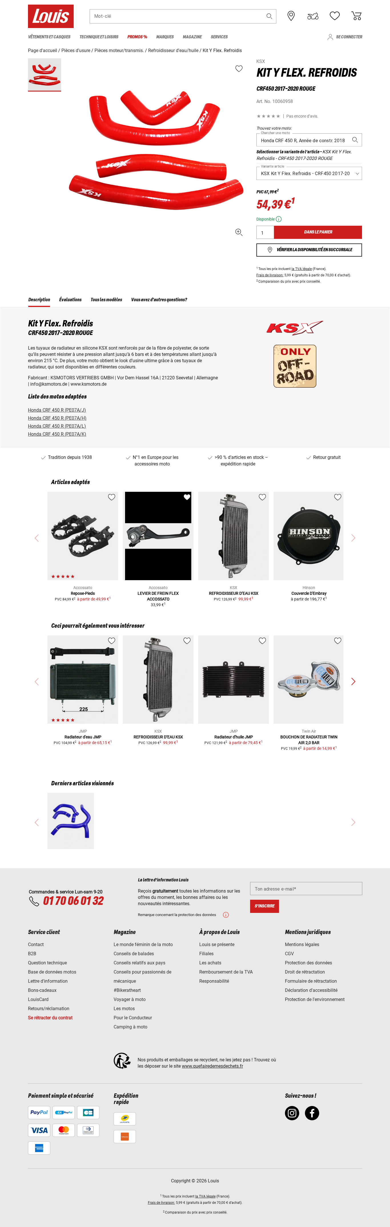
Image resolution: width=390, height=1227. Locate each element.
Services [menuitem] (219, 37)
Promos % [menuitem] (137, 37)
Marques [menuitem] (165, 37)
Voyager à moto (130, 999)
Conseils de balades (134, 953)
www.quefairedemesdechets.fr (212, 1066)
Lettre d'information (48, 981)
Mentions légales (302, 944)
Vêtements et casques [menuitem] (49, 37)
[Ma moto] (313, 16)
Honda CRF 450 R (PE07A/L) (57, 426)
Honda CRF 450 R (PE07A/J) (57, 410)
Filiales (206, 953)
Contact (36, 944)
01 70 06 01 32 (73, 901)
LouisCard (38, 999)
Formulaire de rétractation (311, 981)
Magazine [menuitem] (192, 37)
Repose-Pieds (83, 593)
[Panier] (356, 16)
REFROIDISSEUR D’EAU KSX (233, 593)
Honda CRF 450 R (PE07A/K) (57, 434)
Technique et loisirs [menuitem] (98, 37)
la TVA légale (302, 269)
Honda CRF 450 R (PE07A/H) (57, 418)
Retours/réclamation (48, 1008)
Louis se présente (216, 944)
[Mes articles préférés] (334, 16)
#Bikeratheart (127, 990)
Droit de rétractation (305, 972)
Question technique (47, 963)
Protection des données (308, 963)
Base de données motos (52, 972)
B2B (32, 953)
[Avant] (353, 681)
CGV (289, 953)
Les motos (124, 1008)
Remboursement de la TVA (226, 972)
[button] (269, 16)
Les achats (210, 963)
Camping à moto (130, 1027)
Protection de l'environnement (315, 999)
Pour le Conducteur (133, 1017)
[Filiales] (291, 16)
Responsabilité (214, 981)
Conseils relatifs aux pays (139, 963)
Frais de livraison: (270, 275)
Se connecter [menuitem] (349, 37)
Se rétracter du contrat (50, 1017)
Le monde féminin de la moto (143, 944)
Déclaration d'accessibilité (311, 990)
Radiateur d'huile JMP (233, 737)
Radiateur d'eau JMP (83, 737)
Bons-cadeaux (42, 990)
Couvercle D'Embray (309, 593)
